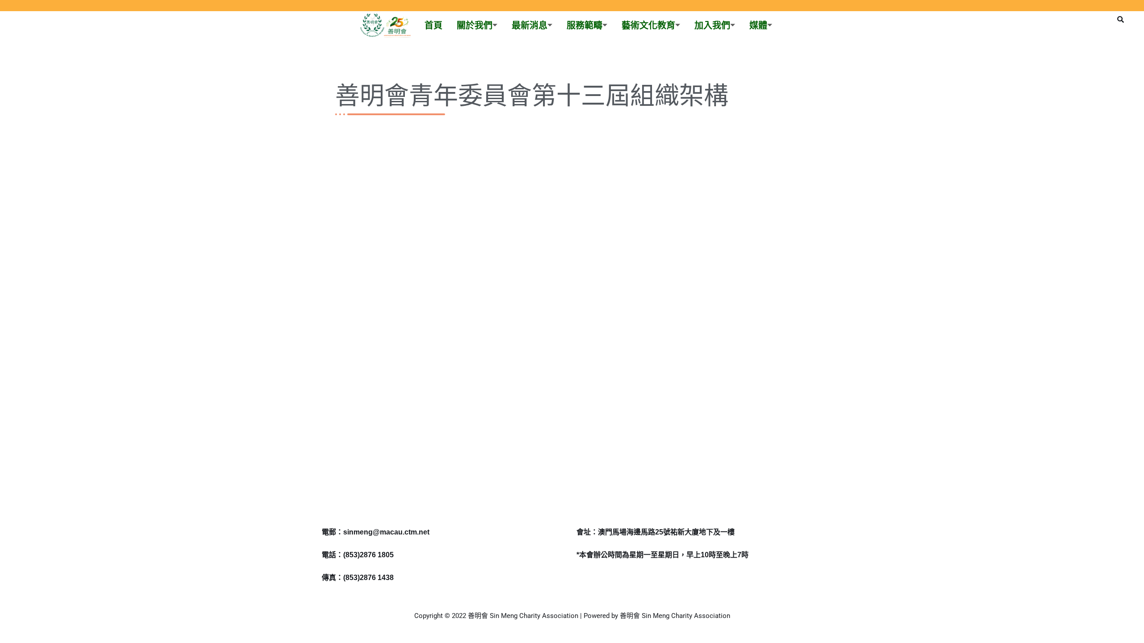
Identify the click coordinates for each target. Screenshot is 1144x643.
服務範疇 (584, 25)
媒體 (758, 25)
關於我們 (474, 25)
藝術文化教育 (648, 25)
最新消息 (529, 25)
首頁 (433, 25)
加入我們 (712, 25)
